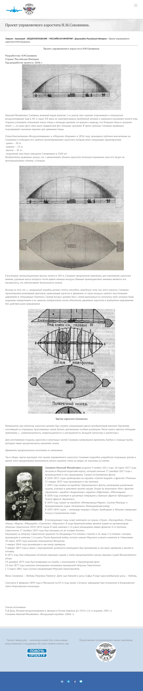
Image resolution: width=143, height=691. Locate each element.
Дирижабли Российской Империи (90, 38)
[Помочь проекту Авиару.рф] (37, 649)
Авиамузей (20, 38)
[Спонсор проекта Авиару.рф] (106, 652)
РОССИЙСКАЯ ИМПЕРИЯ (60, 38)
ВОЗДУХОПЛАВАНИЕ (37, 38)
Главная (9, 38)
